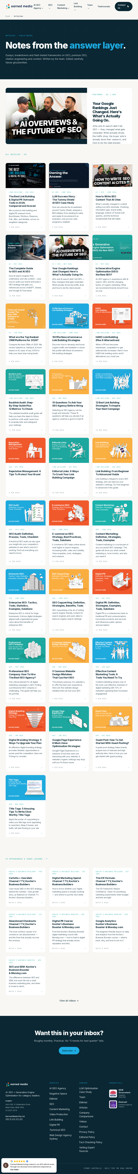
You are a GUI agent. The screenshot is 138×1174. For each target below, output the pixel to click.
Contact (83, 1126)
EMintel (53, 1098)
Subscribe (69, 1050)
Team (82, 1097)
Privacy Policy (86, 1132)
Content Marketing (59, 1109)
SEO (51, 1104)
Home (8, 16)
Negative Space (58, 1093)
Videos (83, 1121)
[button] (56, 1158)
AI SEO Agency (57, 1088)
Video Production (58, 1114)
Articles (83, 1107)
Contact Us (121, 6)
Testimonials (104, 6)
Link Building (78, 5)
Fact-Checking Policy (90, 1142)
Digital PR (54, 1124)
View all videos (69, 1000)
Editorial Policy (87, 1137)
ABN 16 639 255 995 (14, 1119)
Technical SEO (57, 1130)
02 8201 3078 (11, 1110)
